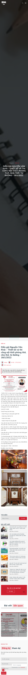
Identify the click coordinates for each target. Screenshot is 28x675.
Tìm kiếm (23, 518)
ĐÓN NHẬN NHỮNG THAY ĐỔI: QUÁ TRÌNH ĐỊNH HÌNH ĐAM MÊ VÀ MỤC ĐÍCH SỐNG (18, 550)
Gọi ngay (11, 591)
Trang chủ (11, 163)
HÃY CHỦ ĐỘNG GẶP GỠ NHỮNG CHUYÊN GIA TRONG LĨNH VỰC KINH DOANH (18, 536)
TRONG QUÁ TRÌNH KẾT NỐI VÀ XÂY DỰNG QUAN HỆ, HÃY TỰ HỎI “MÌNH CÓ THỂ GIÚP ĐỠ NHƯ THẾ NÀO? (18, 571)
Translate (22, 667)
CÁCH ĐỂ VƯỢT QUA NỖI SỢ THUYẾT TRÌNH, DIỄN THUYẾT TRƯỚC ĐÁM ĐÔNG (18, 528)
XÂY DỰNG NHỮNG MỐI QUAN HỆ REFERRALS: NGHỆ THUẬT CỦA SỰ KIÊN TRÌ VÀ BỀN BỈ (17, 543)
